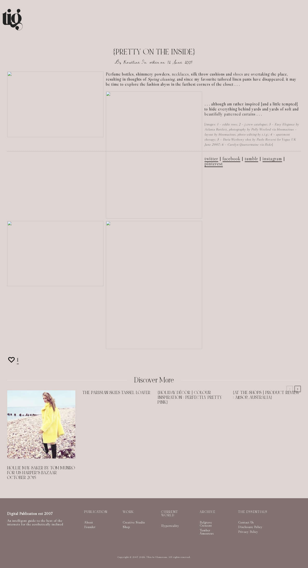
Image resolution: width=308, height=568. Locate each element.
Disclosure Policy (250, 527)
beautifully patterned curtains (230, 114)
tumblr (251, 158)
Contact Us (246, 522)
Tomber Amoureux (207, 532)
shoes (238, 74)
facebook (231, 158)
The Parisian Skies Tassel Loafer (116, 392)
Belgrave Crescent (206, 524)
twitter (211, 158)
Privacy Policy (248, 532)
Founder (90, 527)
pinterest (214, 164)
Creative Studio (134, 522)
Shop (126, 527)
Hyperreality (170, 526)
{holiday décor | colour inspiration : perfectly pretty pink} (190, 397)
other (154, 62)
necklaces (180, 74)
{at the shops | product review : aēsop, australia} (266, 395)
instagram (272, 158)
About (88, 522)
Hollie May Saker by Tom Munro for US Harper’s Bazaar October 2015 (41, 473)
